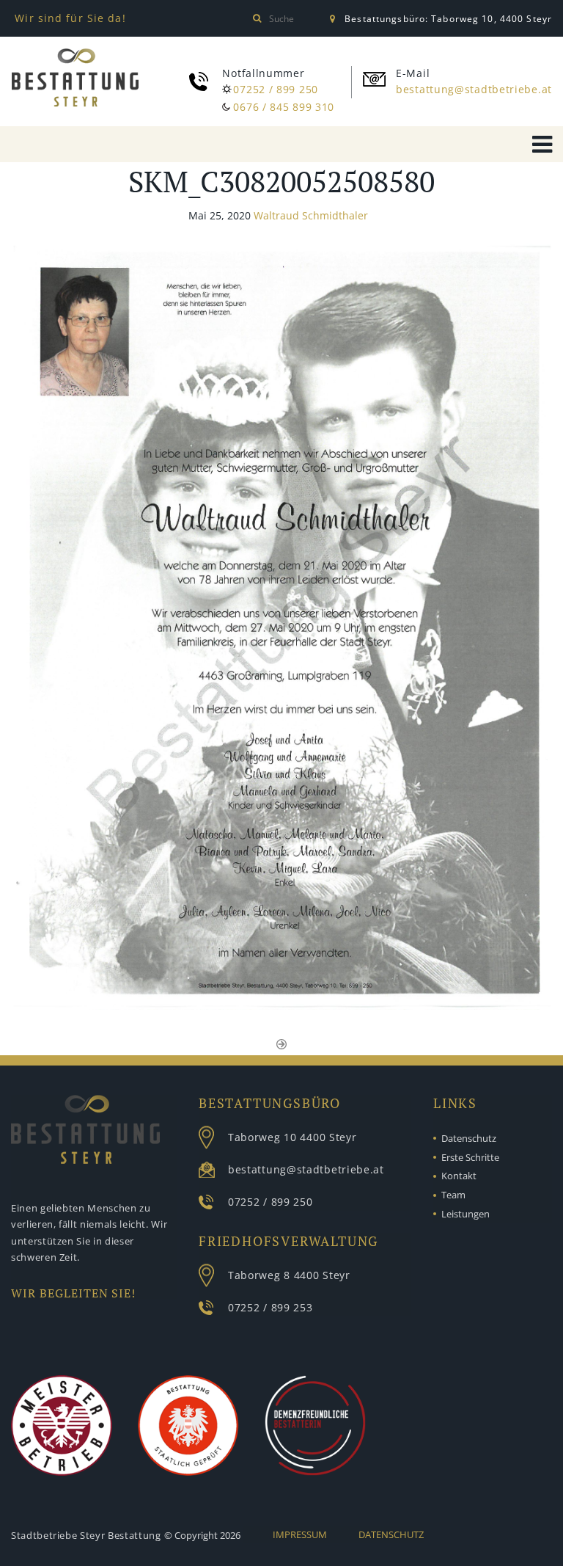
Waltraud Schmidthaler (311, 215)
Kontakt (458, 1175)
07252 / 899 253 (270, 1307)
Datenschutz (468, 1138)
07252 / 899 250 (275, 89)
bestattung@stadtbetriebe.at (474, 89)
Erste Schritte (470, 1157)
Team (453, 1194)
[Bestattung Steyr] (75, 80)
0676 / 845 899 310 (283, 107)
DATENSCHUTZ (391, 1534)
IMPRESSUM (300, 1534)
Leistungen (465, 1213)
